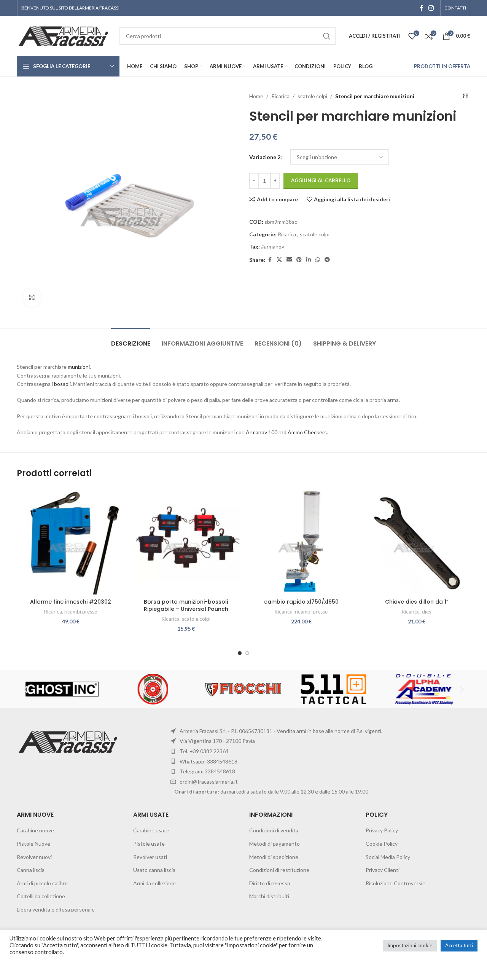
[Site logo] (64, 35)
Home (256, 96)
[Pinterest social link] (299, 260)
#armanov (272, 246)
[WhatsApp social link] (317, 260)
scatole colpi (312, 96)
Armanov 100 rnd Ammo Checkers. (287, 432)
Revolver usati (150, 857)
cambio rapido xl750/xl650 (301, 602)
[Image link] (69, 741)
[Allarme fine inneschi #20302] (70, 540)
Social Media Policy (388, 857)
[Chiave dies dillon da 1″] (416, 540)
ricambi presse (80, 612)
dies (426, 612)
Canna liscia (31, 870)
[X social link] (279, 260)
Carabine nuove (35, 830)
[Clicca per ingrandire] (31, 297)
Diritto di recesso (269, 883)
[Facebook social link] (421, 8)
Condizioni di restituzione (279, 870)
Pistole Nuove (33, 843)
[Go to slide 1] (240, 653)
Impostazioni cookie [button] (409, 945)
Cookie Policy (382, 843)
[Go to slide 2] (247, 653)
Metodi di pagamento (274, 843)
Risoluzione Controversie (395, 883)
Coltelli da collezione (41, 896)
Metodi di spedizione (273, 857)
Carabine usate (151, 830)
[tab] (130, 339)
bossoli (62, 384)
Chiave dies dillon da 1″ (416, 602)
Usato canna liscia (154, 870)
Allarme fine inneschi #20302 (70, 602)
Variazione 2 (264, 157)
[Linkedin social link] (308, 260)
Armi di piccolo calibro (42, 883)
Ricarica (280, 96)
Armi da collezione (154, 883)
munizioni (79, 366)
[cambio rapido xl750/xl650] (301, 540)
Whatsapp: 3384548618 (208, 761)
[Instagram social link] (431, 8)
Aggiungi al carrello (320, 180)
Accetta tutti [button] (459, 945)
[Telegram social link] (327, 260)
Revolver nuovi (34, 857)
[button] (25, 689)
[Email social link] (289, 260)
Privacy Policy (382, 830)
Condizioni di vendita (273, 830)
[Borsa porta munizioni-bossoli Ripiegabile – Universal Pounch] (186, 540)
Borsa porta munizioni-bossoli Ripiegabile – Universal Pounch (186, 605)
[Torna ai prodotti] (465, 96)
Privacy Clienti (382, 870)
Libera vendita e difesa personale (56, 909)
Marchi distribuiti (269, 896)
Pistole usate (149, 843)
